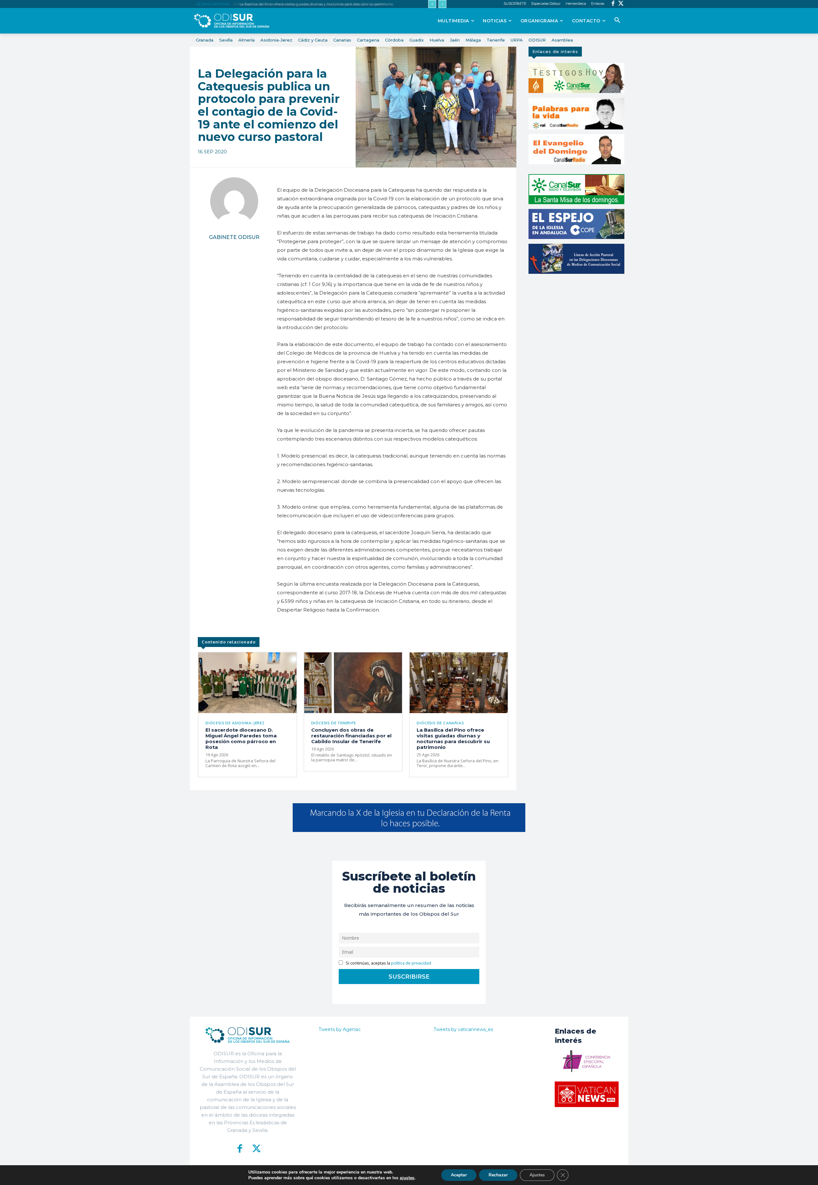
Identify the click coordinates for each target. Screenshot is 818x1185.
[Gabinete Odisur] (234, 201)
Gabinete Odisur (234, 237)
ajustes (407, 1178)
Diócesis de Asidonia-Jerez (235, 723)
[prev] (432, 4)
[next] (442, 4)
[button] (617, 20)
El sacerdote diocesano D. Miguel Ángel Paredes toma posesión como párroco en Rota (241, 738)
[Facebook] (613, 4)
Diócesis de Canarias (440, 723)
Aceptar (459, 1175)
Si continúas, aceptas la (388, 963)
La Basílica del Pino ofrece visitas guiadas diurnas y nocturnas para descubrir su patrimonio (314, 4)
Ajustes (537, 1175)
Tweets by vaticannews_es (463, 1029)
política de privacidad (411, 963)
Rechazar (498, 1175)
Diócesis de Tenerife (333, 723)
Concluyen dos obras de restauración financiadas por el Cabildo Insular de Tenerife (351, 735)
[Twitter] (621, 4)
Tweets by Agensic (340, 1029)
